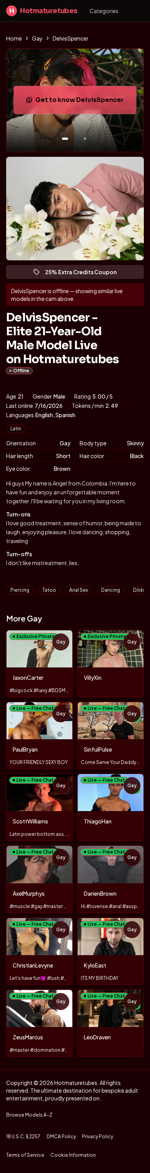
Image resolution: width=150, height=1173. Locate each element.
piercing (19, 590)
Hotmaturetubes (43, 11)
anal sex (78, 590)
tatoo (49, 590)
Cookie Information (73, 1155)
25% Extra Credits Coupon (84, 273)
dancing (110, 590)
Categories (104, 10)
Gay (37, 38)
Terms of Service (25, 1155)
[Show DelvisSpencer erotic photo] (65, 138)
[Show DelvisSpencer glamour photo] (85, 138)
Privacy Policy (97, 1136)
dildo (139, 590)
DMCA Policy (61, 1136)
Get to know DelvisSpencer (84, 102)
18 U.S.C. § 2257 (23, 1136)
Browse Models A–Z (29, 1115)
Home (14, 38)
